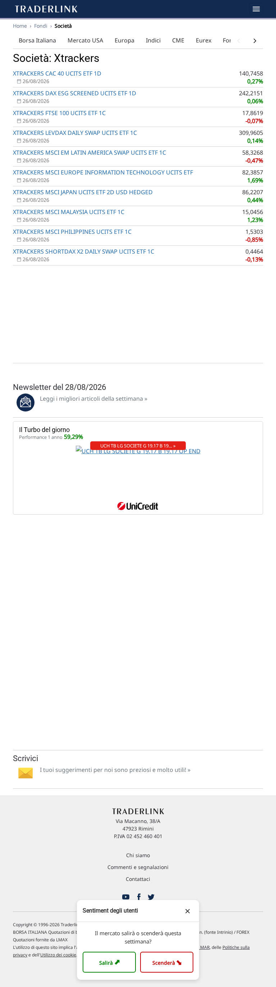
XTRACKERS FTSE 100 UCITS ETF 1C (59, 113)
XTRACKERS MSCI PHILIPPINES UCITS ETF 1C (72, 232)
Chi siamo (138, 855)
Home (20, 25)
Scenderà (168, 962)
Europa (124, 40)
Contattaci (138, 878)
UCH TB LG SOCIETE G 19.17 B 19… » (138, 445)
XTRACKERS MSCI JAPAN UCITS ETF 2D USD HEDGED (83, 192)
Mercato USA (85, 40)
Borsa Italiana (37, 40)
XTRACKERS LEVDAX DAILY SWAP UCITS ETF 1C (75, 133)
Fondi (40, 25)
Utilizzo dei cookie (58, 955)
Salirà (110, 962)
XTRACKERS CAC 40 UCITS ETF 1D (57, 73)
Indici (153, 40)
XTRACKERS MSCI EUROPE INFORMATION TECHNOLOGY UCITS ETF (103, 172)
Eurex (203, 40)
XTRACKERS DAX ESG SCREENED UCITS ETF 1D (74, 93)
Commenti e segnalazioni (138, 867)
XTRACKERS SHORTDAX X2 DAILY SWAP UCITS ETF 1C (83, 251)
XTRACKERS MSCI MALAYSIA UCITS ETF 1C (68, 212)
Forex (230, 40)
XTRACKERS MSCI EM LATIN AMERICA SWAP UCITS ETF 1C (89, 152)
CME (178, 40)
